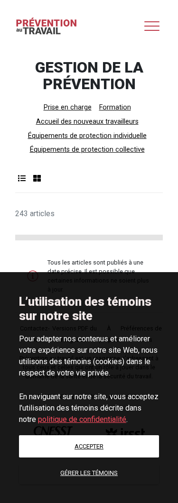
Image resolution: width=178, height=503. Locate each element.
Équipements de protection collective (87, 150)
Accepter (89, 446)
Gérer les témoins (89, 472)
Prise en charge (68, 107)
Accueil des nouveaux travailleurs (87, 122)
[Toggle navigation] (152, 26)
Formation (115, 107)
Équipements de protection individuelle (87, 136)
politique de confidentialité (82, 419)
